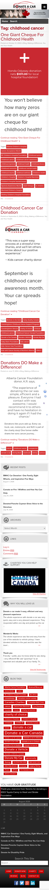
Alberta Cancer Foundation (15, 687)
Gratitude (26, 453)
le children (40, 186)
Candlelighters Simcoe (9, 329)
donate (7, 728)
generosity (31, 758)
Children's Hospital (8, 177)
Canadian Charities (15, 702)
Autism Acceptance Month (11, 151)
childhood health (23, 164)
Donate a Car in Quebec (13, 745)
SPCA (15, 770)
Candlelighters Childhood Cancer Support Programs (20, 324)
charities (7, 710)
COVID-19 (19, 723)
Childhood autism (35, 155)
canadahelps (10, 698)
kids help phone (11, 766)
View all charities (39, 594)
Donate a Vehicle (25, 337)
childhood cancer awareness (26, 160)
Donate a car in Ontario (31, 741)
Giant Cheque (28, 186)
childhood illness (38, 164)
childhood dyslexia (8, 164)
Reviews (13, 876)
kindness (23, 766)
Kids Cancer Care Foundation (12, 346)
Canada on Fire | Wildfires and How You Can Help (23, 841)
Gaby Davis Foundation (9, 342)
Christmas (8, 723)
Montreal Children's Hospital (11, 190)
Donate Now (20, 871)
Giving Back (17, 453)
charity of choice (26, 329)
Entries (8, 550)
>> (39, 626)
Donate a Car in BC (12, 741)
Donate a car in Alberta (33, 738)
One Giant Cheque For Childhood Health (22, 37)
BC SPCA (33, 695)
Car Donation (38, 706)
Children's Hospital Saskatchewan (13, 181)
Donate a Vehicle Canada (14, 754)
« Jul (3, 828)
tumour (42, 453)
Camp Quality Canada (31, 320)
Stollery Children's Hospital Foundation (15, 194)
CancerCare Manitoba (22, 706)
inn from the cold (20, 762)
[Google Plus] (27, 885)
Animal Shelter (9, 691)
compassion (33, 448)
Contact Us (34, 876)
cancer (9, 448)
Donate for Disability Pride (12, 852)
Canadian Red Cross (36, 702)
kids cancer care (35, 762)
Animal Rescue (35, 687)
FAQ (41, 871)
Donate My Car (38, 337)
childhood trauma (7, 173)
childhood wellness (23, 173)
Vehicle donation (10, 774)
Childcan (37, 329)
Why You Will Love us (22, 604)
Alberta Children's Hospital (16, 146)
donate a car (5, 453)
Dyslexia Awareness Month (11, 186)
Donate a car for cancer (13, 738)
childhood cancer (7, 160)
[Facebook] (16, 885)
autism (20, 691)
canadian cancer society (27, 698)
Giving (7, 762)
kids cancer (25, 342)
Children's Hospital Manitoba (28, 177)
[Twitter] (21, 885)
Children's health (39, 173)
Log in (6, 547)
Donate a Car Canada (9, 337)
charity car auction (29, 710)
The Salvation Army (26, 770)
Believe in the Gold (14, 320)
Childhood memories (9, 168)
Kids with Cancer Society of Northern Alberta (17, 350)
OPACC (39, 350)
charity (16, 710)
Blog (25, 43)
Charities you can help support (23, 564)
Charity (32, 871)
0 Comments (9, 198)
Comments (10, 554)
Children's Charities (12, 719)
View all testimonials (38, 670)
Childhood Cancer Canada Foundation (30, 333)
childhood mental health (28, 168)
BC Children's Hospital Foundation (14, 155)
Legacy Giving (35, 766)
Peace (7, 770)
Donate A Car (24, 5)
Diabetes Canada (33, 723)
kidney (35, 453)
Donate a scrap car (31, 745)
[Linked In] (32, 885)
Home (5, 21)
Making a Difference (34, 43)
